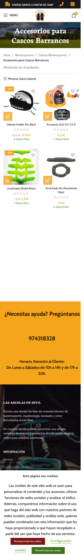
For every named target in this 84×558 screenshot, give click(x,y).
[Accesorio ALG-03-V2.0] (61, 103)
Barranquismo (24, 55)
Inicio (7, 55)
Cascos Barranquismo (52, 55)
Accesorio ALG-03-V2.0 (61, 124)
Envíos (7, 459)
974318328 (42, 338)
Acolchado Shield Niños (21, 188)
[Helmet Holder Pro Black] (21, 103)
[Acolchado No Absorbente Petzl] (61, 167)
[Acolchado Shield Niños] (21, 167)
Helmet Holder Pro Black (21, 124)
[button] (7, 116)
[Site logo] (40, 15)
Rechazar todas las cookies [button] (27, 541)
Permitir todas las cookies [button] (48, 550)
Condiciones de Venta (17, 467)
